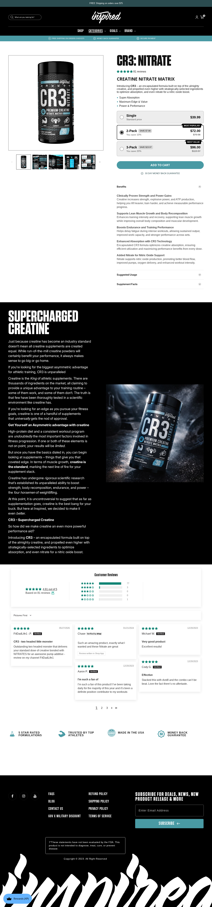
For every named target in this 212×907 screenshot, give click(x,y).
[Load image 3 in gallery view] (56, 162)
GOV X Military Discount (64, 816)
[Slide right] (100, 162)
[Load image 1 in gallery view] (23, 162)
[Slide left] (12, 162)
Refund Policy (98, 794)
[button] (96, 31)
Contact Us (55, 809)
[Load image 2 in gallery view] (39, 162)
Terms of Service (100, 816)
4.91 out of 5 (50, 589)
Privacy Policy (98, 809)
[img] (21, 628)
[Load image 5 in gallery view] (88, 162)
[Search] (12, 17)
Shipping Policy (99, 801)
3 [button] (107, 708)
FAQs (51, 794)
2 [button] (102, 708)
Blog (51, 801)
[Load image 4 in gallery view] (72, 162)
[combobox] (24, 17)
